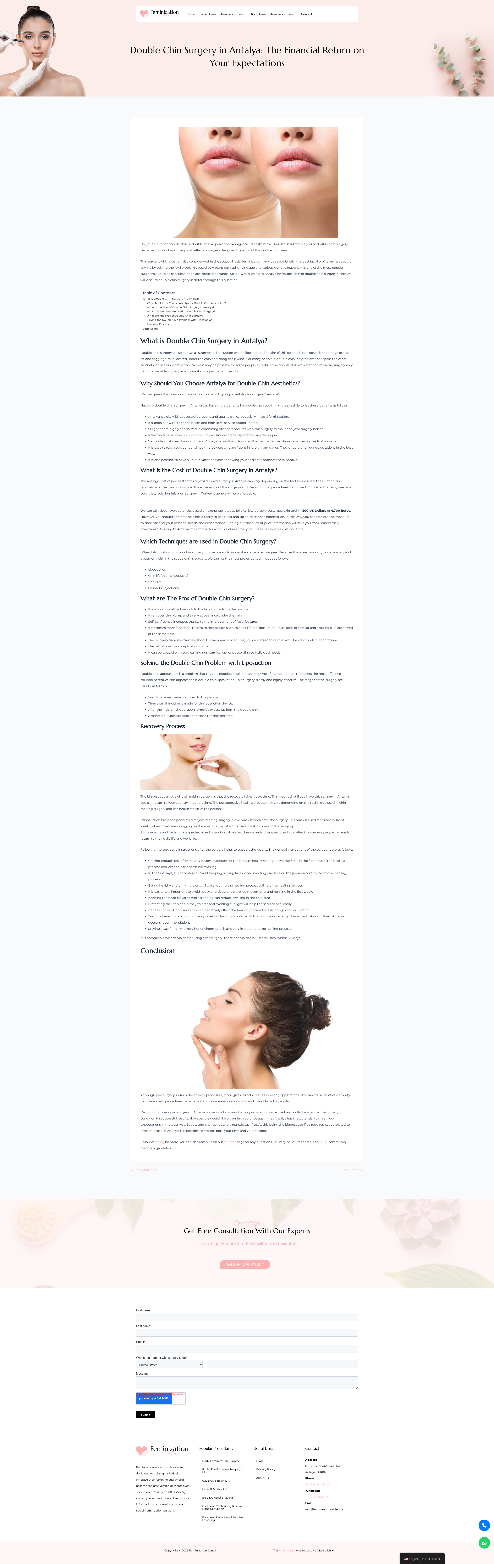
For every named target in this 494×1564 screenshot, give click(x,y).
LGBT (324, 1142)
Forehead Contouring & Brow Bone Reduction (222, 1507)
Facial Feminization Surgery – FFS (222, 1471)
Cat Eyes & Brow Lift (216, 1480)
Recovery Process (158, 324)
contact (230, 1142)
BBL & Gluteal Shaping (217, 1497)
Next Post (352, 1169)
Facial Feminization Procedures (222, 14)
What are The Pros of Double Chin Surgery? (175, 315)
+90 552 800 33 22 (317, 1484)
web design (287, 1550)
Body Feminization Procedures (272, 14)
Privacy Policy (265, 1469)
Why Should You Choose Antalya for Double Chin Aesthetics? (186, 303)
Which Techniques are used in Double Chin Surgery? (181, 311)
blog (160, 1142)
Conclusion (150, 328)
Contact (306, 14)
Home (190, 14)
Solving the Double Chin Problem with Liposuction (179, 319)
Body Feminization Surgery (220, 1461)
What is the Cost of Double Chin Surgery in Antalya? (180, 307)
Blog (259, 1461)
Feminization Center (203, 1550)
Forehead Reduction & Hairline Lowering (222, 1519)
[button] (223, 14)
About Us (262, 1478)
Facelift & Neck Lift (215, 1489)
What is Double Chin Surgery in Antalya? (170, 298)
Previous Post (144, 1169)
